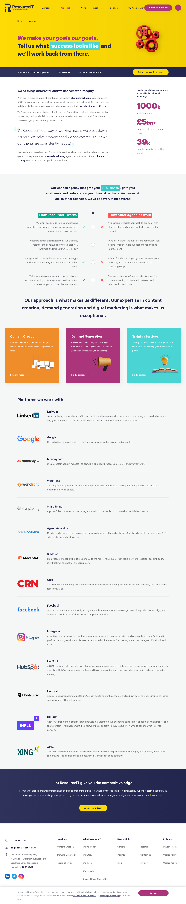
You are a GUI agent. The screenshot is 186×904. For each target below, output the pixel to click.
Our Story (87, 854)
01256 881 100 (18, 840)
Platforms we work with (90, 72)
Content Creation (65, 846)
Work (83, 7)
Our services (64, 72)
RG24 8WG (27, 866)
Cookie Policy (169, 854)
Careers (121, 846)
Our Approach (89, 846)
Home (20, 21)
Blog (119, 862)
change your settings (110, 895)
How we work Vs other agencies (33, 72)
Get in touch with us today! (150, 72)
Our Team (87, 862)
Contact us (145, 854)
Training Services (65, 862)
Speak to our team (158, 7)
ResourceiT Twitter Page (14, 876)
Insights (114, 7)
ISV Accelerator (136, 7)
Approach (65, 7)
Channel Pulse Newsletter (95, 878)
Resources (145, 846)
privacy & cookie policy (84, 895)
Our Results (88, 870)
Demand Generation (66, 854)
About (96, 7)
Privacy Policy (170, 846)
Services (46, 7)
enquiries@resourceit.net (24, 847)
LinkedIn (144, 862)
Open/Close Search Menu (178, 8)
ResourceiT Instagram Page (21, 876)
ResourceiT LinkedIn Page (7, 876)
